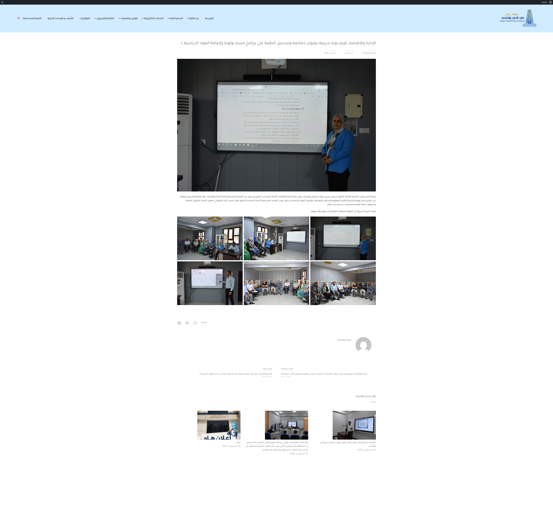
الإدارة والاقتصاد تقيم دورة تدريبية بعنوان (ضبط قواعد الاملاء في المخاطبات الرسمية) (236, 374)
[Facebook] (195, 323)
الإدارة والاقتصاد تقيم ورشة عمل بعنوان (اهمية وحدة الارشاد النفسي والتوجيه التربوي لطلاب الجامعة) (324, 374)
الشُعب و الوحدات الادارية (60, 18)
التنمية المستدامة (32, 18)
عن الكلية (194, 18)
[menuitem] (550, 2)
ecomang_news (369, 53)
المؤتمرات (85, 18)
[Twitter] (187, 323)
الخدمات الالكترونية (153, 18)
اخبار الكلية (349, 53)
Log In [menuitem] (544, 2)
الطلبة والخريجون (105, 18)
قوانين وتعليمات (129, 18)
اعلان (238, 443)
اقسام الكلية (176, 18)
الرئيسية (209, 18)
